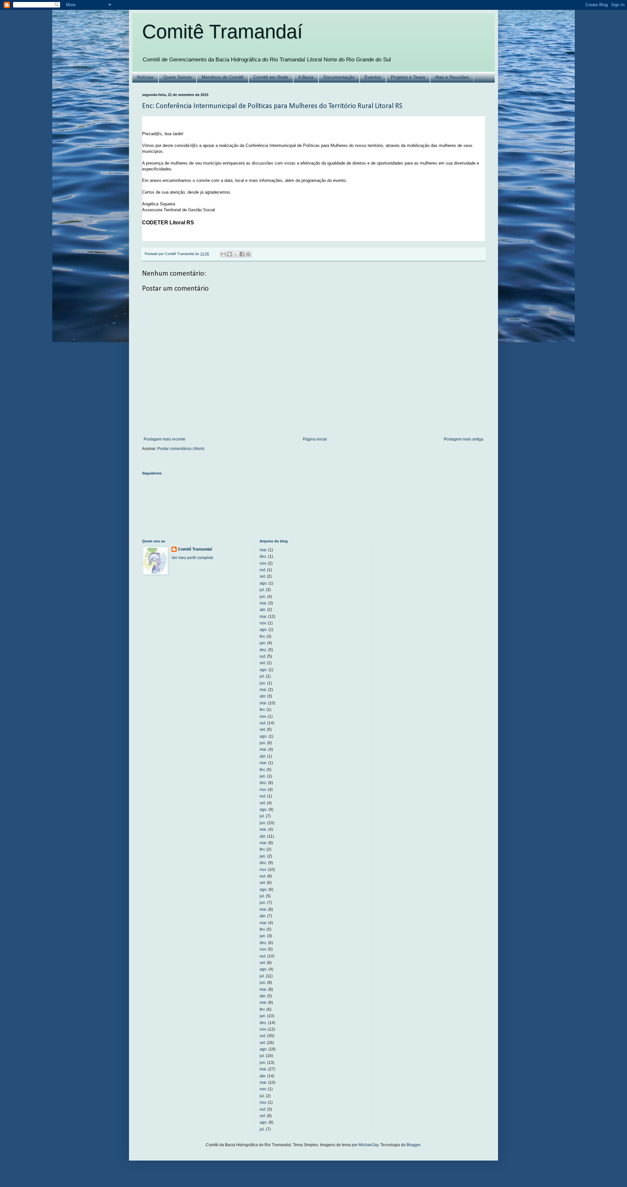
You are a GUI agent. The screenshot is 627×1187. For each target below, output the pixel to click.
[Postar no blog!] (229, 254)
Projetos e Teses (408, 77)
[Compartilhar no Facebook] (242, 254)
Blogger (413, 1145)
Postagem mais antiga (463, 439)
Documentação (339, 77)
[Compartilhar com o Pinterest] (248, 254)
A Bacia (306, 77)
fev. (262, 636)
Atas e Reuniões (452, 77)
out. (263, 570)
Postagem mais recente (164, 439)
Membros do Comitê (222, 77)
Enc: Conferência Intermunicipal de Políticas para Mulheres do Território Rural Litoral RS (272, 106)
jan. (263, 643)
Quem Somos (177, 77)
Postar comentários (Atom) (180, 448)
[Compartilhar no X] (236, 254)
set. (263, 576)
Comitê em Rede (270, 77)
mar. (263, 550)
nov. (263, 563)
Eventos (372, 77)
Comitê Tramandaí (222, 31)
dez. (263, 556)
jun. (263, 596)
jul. (262, 589)
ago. (263, 583)
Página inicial (315, 439)
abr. (263, 609)
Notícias (145, 77)
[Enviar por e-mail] (223, 254)
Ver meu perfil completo (192, 557)
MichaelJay (368, 1145)
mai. (263, 603)
